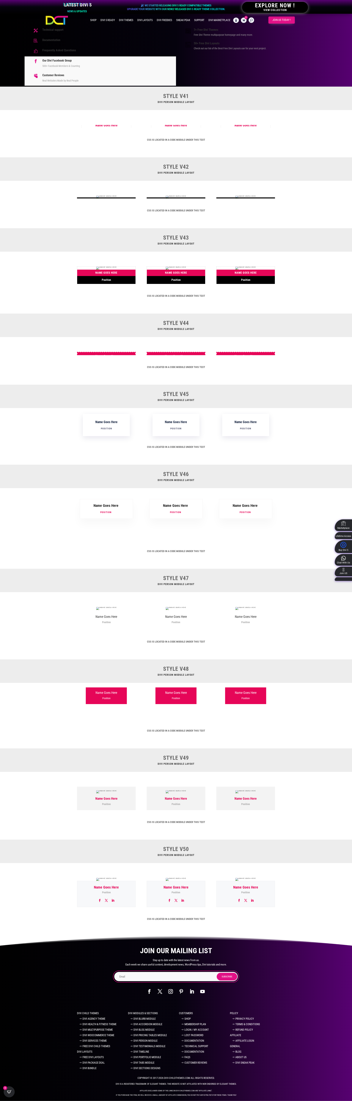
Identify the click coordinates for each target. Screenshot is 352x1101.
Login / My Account (196, 1029)
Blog (238, 1051)
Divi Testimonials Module (149, 1046)
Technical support (52, 30)
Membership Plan (195, 1024)
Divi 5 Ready (107, 20)
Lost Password (193, 1035)
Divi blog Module (144, 1029)
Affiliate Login (244, 1040)
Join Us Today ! (281, 20)
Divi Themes (126, 20)
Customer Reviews (53, 75)
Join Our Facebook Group (122, 1003)
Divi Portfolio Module (147, 1057)
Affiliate (235, 1035)
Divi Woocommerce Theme (98, 1035)
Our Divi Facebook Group (57, 60)
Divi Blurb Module (144, 1018)
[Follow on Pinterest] (181, 991)
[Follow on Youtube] (202, 991)
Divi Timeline (141, 1051)
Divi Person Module (145, 1040)
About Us (241, 1057)
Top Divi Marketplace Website (226, 1003)
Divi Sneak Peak (244, 1062)
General (235, 1046)
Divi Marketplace (219, 20)
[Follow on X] (160, 991)
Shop (93, 20)
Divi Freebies (164, 20)
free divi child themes (96, 1046)
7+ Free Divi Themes (206, 30)
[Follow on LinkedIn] (192, 991)
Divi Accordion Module (147, 1024)
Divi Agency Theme (93, 1018)
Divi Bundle (89, 1068)
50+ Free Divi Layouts (206, 43)
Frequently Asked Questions (59, 50)
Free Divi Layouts (93, 1057)
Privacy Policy (244, 1018)
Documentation (51, 40)
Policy (234, 1013)
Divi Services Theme (94, 1040)
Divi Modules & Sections (143, 1013)
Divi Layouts (145, 20)
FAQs (187, 1057)
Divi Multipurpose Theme (97, 1029)
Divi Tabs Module (143, 1062)
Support (199, 20)
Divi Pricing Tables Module (150, 1035)
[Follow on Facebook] (149, 991)
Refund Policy (244, 1029)
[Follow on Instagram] (170, 991)
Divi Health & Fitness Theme (99, 1024)
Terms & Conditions (247, 1024)
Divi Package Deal (93, 1062)
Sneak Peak (183, 20)
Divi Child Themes (88, 1013)
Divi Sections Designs (146, 1068)
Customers (186, 1013)
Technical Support (196, 1046)
